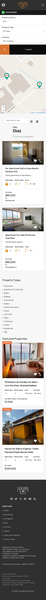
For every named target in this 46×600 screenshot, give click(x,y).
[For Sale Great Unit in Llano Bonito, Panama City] (39, 85)
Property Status (8, 18)
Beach (6, 293)
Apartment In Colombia (13, 290)
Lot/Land (8, 314)
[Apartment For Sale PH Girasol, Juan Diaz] (6, 76)
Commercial (8, 300)
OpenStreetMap (40, 112)
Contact (7, 527)
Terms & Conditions (12, 535)
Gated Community (11, 307)
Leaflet (32, 112)
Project (7, 325)
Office (6, 318)
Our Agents (8, 519)
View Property (23, 160)
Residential (8, 328)
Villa (5, 332)
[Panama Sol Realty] (23, 7)
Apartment (8, 286)
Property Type (8, 27)
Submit (7, 531)
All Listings (8, 515)
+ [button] (3, 106)
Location (5, 37)
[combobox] (23, 22)
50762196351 (11, 12)
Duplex (6, 304)
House (6, 311)
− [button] (3, 110)
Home (6, 510)
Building (7, 297)
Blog (6, 523)
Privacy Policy (9, 539)
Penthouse (8, 321)
